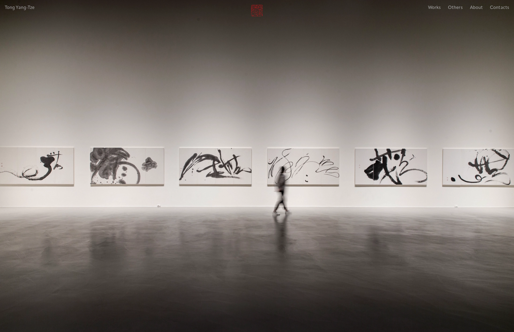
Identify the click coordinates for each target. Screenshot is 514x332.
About (476, 8)
